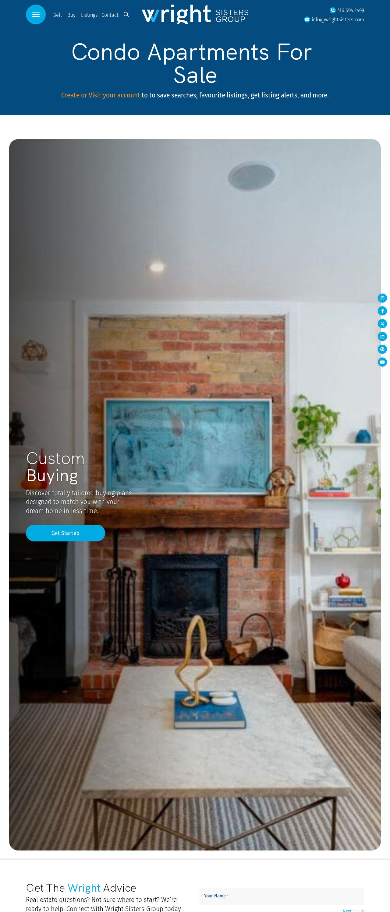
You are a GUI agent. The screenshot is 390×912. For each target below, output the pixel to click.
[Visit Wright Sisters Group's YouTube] (382, 362)
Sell (57, 15)
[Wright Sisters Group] (195, 14)
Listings (89, 15)
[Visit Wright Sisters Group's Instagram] (382, 298)
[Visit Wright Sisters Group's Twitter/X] (382, 323)
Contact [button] (110, 15)
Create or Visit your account (100, 95)
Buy (71, 15)
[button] (36, 14)
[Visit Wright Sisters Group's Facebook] (382, 310)
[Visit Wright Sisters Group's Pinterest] (382, 349)
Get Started (65, 533)
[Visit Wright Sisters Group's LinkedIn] (382, 336)
